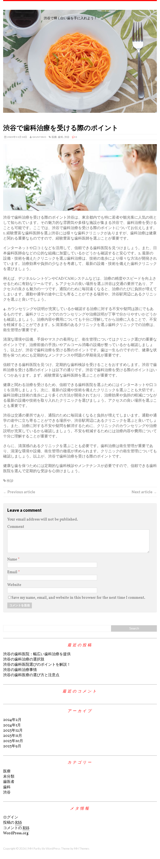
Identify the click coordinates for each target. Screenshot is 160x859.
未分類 (8, 776)
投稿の (12, 822)
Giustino (39, 136)
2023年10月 (13, 741)
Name (12, 559)
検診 (10, 480)
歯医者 (8, 782)
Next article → (144, 492)
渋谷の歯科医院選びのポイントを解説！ (37, 664)
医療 (54, 136)
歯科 (60, 136)
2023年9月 (12, 746)
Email (12, 572)
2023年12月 (13, 730)
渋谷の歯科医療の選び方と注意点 (31, 675)
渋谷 (67, 136)
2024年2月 (12, 720)
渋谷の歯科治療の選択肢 (23, 659)
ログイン (10, 817)
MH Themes (81, 848)
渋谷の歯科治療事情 (20, 670)
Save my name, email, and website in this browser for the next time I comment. (78, 597)
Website (14, 585)
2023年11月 (12, 735)
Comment (15, 527)
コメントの (16, 828)
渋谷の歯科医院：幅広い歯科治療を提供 (37, 654)
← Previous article (19, 492)
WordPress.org (16, 833)
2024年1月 (12, 725)
